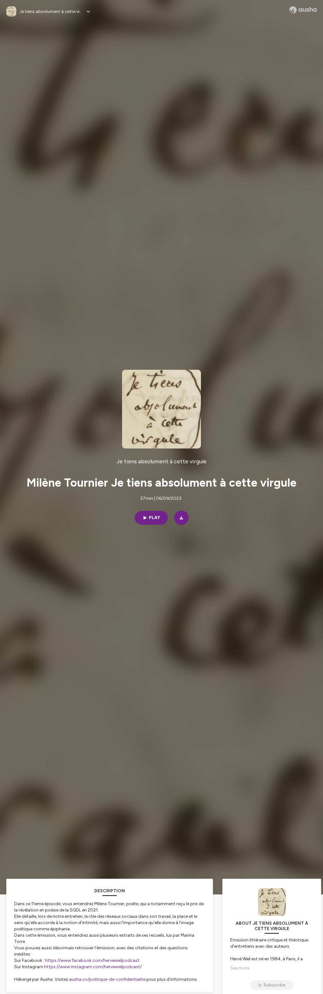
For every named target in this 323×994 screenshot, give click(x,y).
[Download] (181, 518)
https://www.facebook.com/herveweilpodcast (92, 960)
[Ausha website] (303, 10)
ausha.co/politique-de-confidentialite (107, 979)
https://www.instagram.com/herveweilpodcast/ (93, 966)
